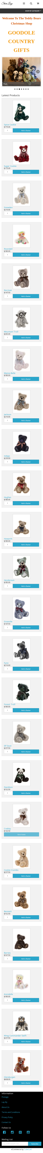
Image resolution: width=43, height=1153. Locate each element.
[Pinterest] (20, 1132)
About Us (5, 1107)
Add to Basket (25, 130)
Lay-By (4, 1102)
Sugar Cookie (10, 166)
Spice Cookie (10, 124)
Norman (8, 290)
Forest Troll (9, 704)
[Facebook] (4, 1132)
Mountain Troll (11, 331)
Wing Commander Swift (15, 1035)
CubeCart (28, 1149)
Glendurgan (9, 1077)
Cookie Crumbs (11, 870)
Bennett (8, 911)
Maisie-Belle (9, 373)
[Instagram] (12, 1132)
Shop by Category (32, 11)
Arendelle (8, 994)
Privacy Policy (7, 1117)
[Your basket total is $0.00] (38, 3)
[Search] (31, 3)
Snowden (8, 207)
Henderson (9, 580)
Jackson (7, 414)
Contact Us (6, 1122)
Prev (5, 71)
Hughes (7, 497)
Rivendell (8, 249)
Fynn (6, 663)
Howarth (8, 538)
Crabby (7, 828)
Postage (5, 1097)
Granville (8, 621)
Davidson (8, 787)
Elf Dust (7, 745)
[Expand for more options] (24, 3)
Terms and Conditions (11, 1112)
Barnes (7, 952)
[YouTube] (28, 1132)
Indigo (7, 456)
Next (38, 71)
